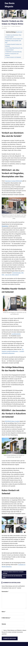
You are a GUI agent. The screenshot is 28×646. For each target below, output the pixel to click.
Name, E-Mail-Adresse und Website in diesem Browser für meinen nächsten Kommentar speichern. (14, 632)
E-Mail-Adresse (6, 618)
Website (4, 624)
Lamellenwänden (16, 334)
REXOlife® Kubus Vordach (12, 421)
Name (4, 611)
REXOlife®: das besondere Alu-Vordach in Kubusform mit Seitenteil (13, 53)
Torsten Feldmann (15, 26)
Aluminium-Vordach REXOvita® (13, 181)
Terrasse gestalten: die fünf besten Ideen (12, 576)
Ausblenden (19, 32)
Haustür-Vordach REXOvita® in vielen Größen (13, 572)
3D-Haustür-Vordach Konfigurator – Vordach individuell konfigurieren (13, 351)
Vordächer (4, 28)
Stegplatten (5, 226)
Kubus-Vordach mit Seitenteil (13, 57)
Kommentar (5, 591)
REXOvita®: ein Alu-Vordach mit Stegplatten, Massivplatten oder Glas (13, 40)
